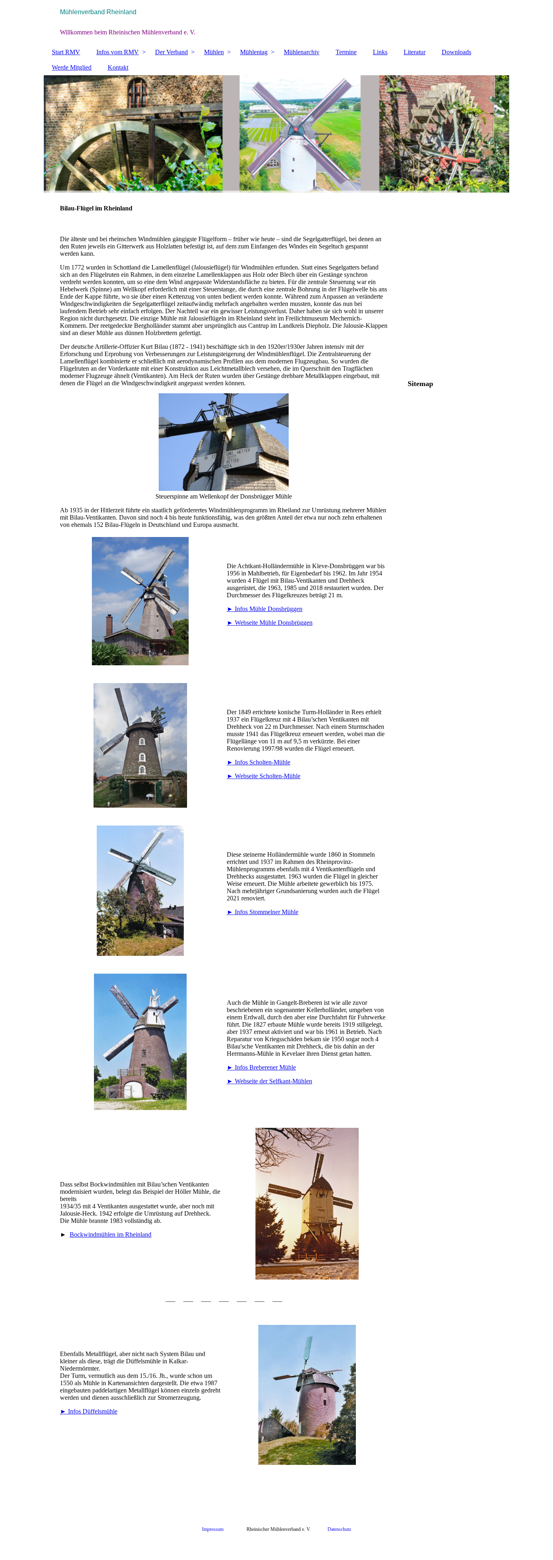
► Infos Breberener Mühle (261, 1067)
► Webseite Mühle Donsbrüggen (270, 622)
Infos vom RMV (117, 52)
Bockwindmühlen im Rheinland (110, 1234)
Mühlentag (254, 52)
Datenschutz (339, 1529)
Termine (346, 52)
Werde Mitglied (71, 67)
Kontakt (118, 67)
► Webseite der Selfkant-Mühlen (269, 1081)
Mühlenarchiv (301, 52)
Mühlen (214, 52)
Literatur (414, 52)
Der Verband (171, 52)
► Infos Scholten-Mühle (258, 762)
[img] (276, 22)
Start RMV (66, 52)
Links (380, 52)
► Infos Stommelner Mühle (262, 911)
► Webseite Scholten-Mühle (263, 776)
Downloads (456, 52)
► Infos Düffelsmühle (88, 1411)
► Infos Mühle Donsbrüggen (264, 608)
